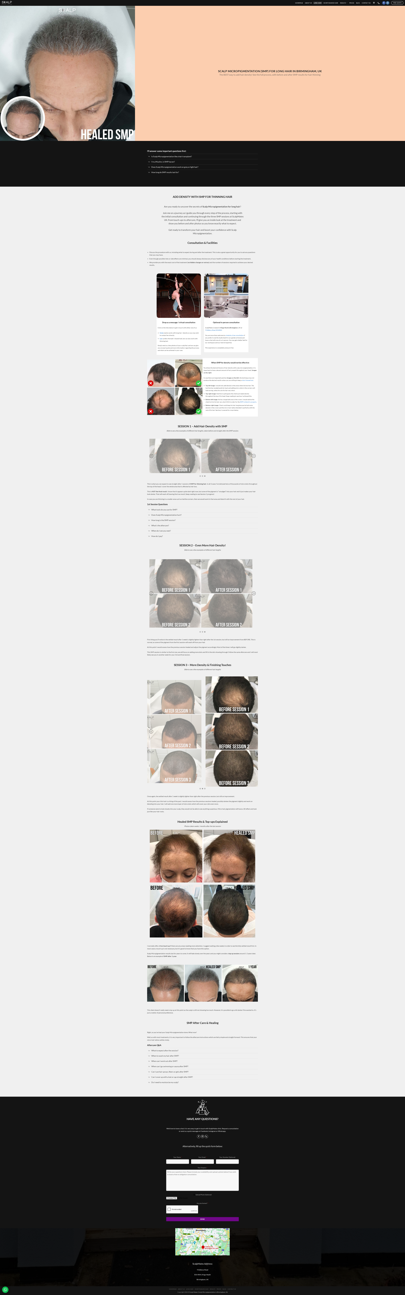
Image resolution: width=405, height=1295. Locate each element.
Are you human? (202, 1203)
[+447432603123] (379, 3)
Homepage (299, 3)
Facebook (204, 1131)
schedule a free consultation (234, 335)
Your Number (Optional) (227, 1157)
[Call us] (206, 1136)
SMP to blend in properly (248, 402)
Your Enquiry (202, 1168)
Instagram (212, 1131)
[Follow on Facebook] (384, 3)
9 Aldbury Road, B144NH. (213, 330)
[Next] (254, 456)
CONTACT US (366, 3)
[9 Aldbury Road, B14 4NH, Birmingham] (374, 3)
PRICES (351, 3)
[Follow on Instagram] (387, 3)
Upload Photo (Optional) (204, 1195)
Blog (358, 3)
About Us (308, 3)
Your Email (202, 1157)
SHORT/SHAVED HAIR (330, 3)
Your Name (177, 1157)
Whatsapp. (222, 1131)
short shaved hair (247, 380)
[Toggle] (149, 156)
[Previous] (151, 456)
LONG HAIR (317, 3)
